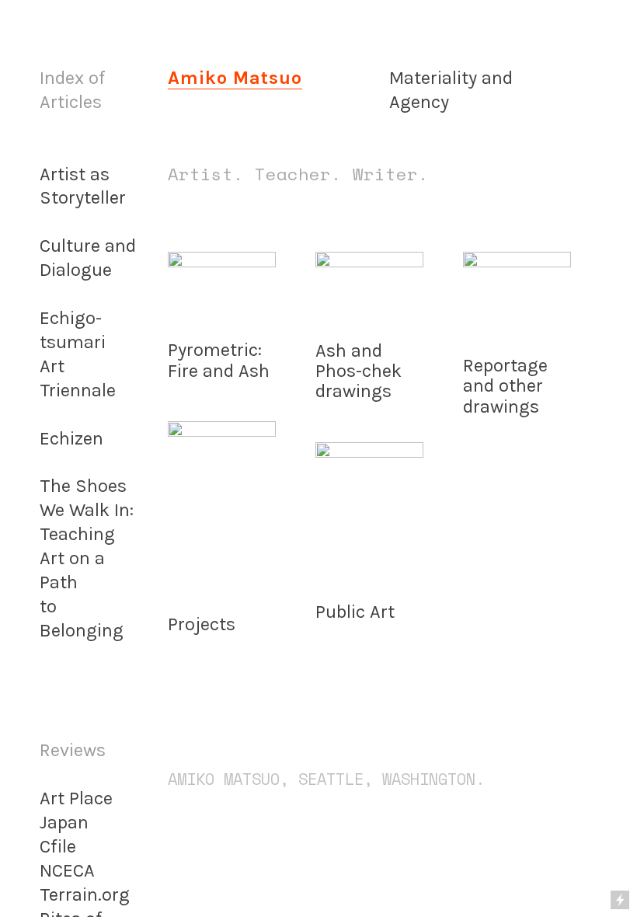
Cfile (58, 846)
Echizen (71, 438)
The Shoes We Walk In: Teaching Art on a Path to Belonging (87, 557)
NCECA (67, 870)
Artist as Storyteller (83, 186)
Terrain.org (85, 894)
